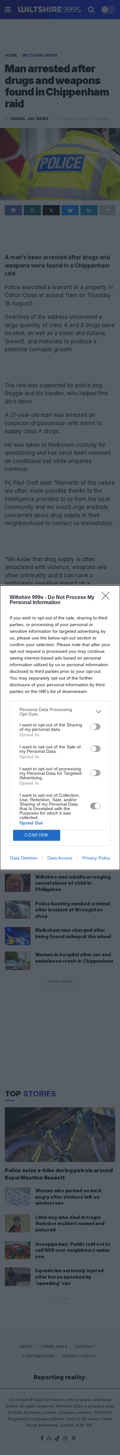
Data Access (59, 857)
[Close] (107, 598)
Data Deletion (23, 857)
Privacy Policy (96, 857)
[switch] (95, 727)
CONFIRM (36, 835)
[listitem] (60, 711)
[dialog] (60, 727)
